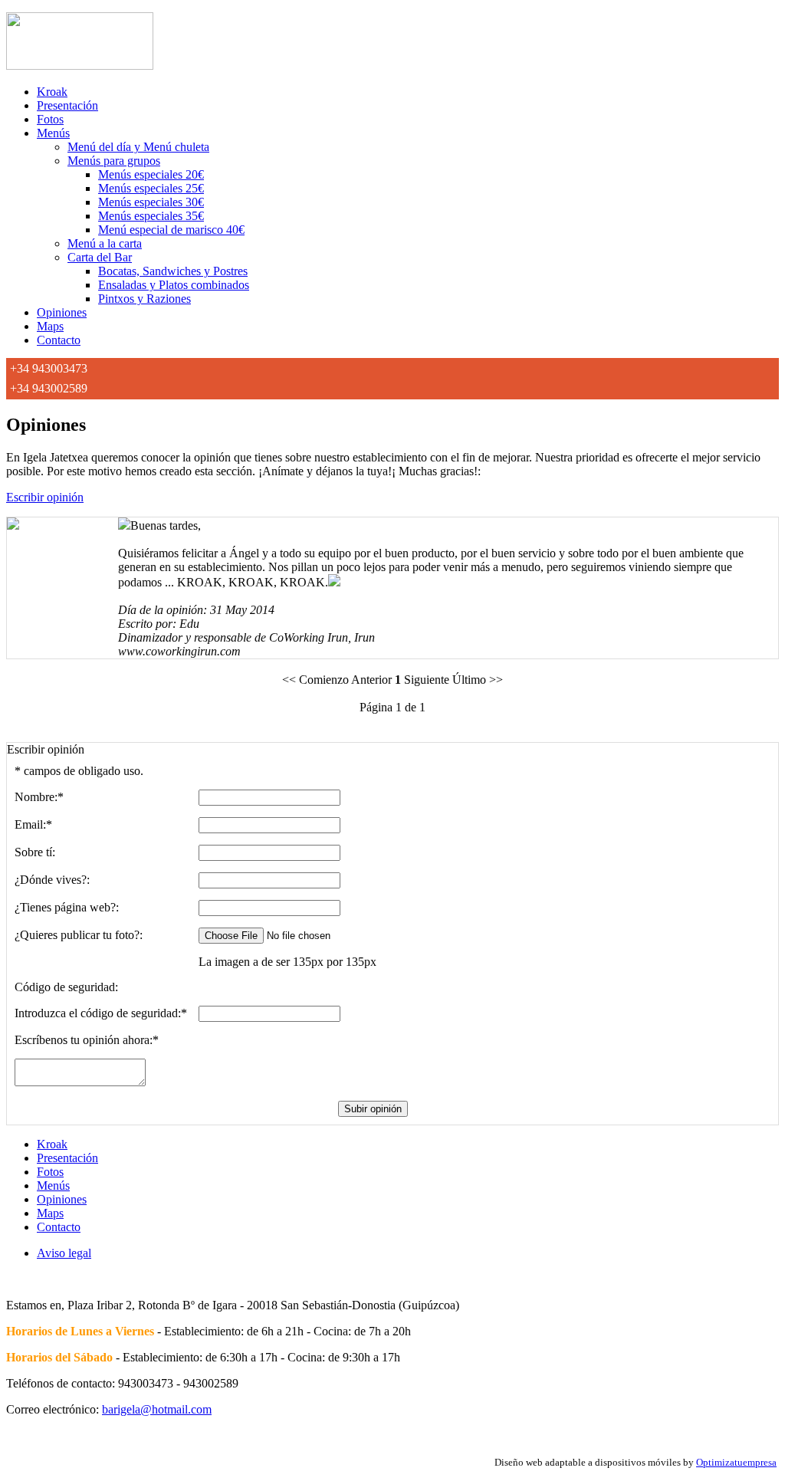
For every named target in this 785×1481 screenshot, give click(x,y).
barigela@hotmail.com (157, 1409)
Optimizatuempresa (736, 1462)
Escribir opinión (45, 497)
